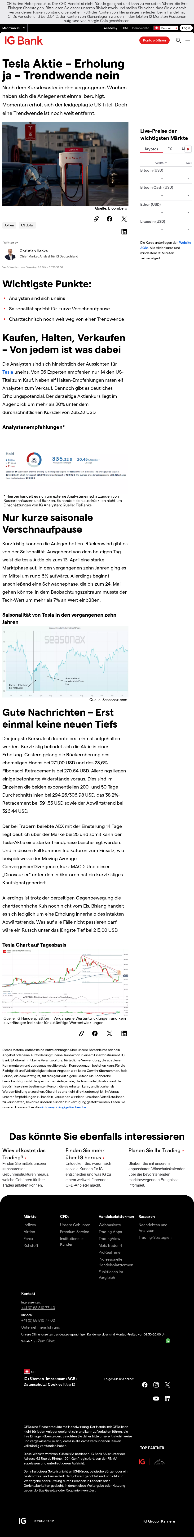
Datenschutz (35, 1384)
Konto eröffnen (154, 40)
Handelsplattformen (116, 1216)
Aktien (9, 225)
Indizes (30, 1224)
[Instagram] (156, 1385)
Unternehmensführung (40, 1327)
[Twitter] (124, 218)
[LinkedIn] (124, 231)
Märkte (30, 1216)
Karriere (168, 1521)
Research (147, 1216)
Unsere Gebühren (75, 1224)
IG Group (151, 1521)
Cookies (55, 1384)
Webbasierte (110, 1224)
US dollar (27, 225)
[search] (178, 40)
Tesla (8, 372)
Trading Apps (110, 1231)
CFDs (64, 1216)
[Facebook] (110, 218)
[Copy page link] (95, 218)
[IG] (24, 40)
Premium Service (74, 1231)
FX (170, 149)
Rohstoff (31, 1245)
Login (186, 28)
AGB (71, 1378)
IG (25, 1378)
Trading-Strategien (155, 1237)
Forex (28, 1238)
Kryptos (151, 149)
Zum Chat (46, 1341)
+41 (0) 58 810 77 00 (38, 1320)
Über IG (69, 1384)
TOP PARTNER (152, 1447)
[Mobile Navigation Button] (187, 40)
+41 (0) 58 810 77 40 (38, 1307)
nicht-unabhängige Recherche (63, 1107)
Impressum (55, 1378)
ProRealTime (109, 1252)
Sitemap (37, 1378)
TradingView (109, 1238)
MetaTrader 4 (110, 1245)
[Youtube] (156, 1398)
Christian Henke (34, 250)
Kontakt (28, 1293)
